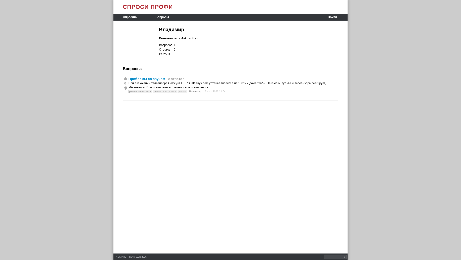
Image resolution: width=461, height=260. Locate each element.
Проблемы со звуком (146, 79)
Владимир (195, 91)
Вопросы (162, 17)
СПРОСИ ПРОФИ (148, 7)
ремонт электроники (165, 91)
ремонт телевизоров (140, 91)
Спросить (130, 17)
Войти (332, 17)
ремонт (182, 91)
